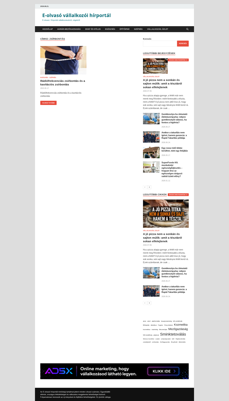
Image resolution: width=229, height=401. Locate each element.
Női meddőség (147, 335)
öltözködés (182, 342)
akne (144, 321)
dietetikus (154, 325)
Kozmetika (181, 324)
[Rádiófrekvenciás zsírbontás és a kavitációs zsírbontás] (63, 60)
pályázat (156, 335)
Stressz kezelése (148, 339)
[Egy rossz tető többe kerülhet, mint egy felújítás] (151, 148)
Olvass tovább (47, 102)
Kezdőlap (48, 29)
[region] (34, 379)
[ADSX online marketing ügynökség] (114, 371)
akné (149, 321)
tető (173, 339)
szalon (157, 339)
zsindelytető (147, 342)
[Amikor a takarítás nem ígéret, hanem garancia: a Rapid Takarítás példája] (151, 133)
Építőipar (124, 29)
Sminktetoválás (173, 334)
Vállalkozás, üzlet (157, 29)
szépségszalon (166, 339)
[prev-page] (145, 187)
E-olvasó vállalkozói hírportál (76, 15)
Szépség (138, 29)
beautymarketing (166, 321)
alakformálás (156, 321)
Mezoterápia (163, 329)
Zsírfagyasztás (165, 342)
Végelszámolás (180, 339)
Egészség (110, 29)
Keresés (147, 39)
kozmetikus (146, 329)
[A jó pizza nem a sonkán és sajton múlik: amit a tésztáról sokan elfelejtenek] (166, 66)
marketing (155, 329)
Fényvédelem (168, 325)
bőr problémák (177, 321)
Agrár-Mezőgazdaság (69, 29)
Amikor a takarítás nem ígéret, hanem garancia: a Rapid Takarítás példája (174, 135)
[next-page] (149, 187)
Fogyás (160, 325)
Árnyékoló (174, 342)
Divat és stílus (93, 29)
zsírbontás (155, 342)
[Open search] (187, 29)
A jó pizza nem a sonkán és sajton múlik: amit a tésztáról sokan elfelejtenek (162, 83)
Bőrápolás (146, 325)
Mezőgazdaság (178, 329)
